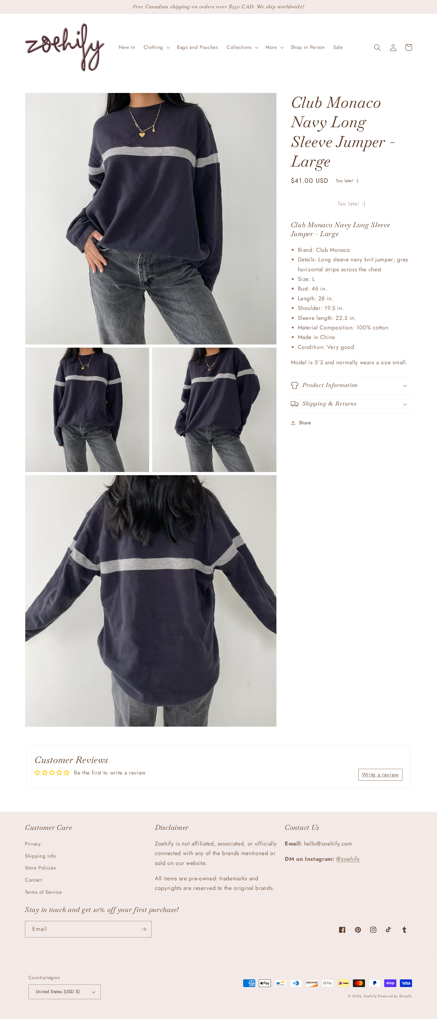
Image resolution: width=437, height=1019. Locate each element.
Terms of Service (43, 892)
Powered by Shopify (395, 996)
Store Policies (40, 867)
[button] (156, 47)
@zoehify (348, 859)
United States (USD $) (58, 991)
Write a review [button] (380, 774)
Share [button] (305, 422)
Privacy (33, 843)
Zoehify (371, 996)
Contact (33, 880)
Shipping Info (40, 856)
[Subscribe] (143, 929)
